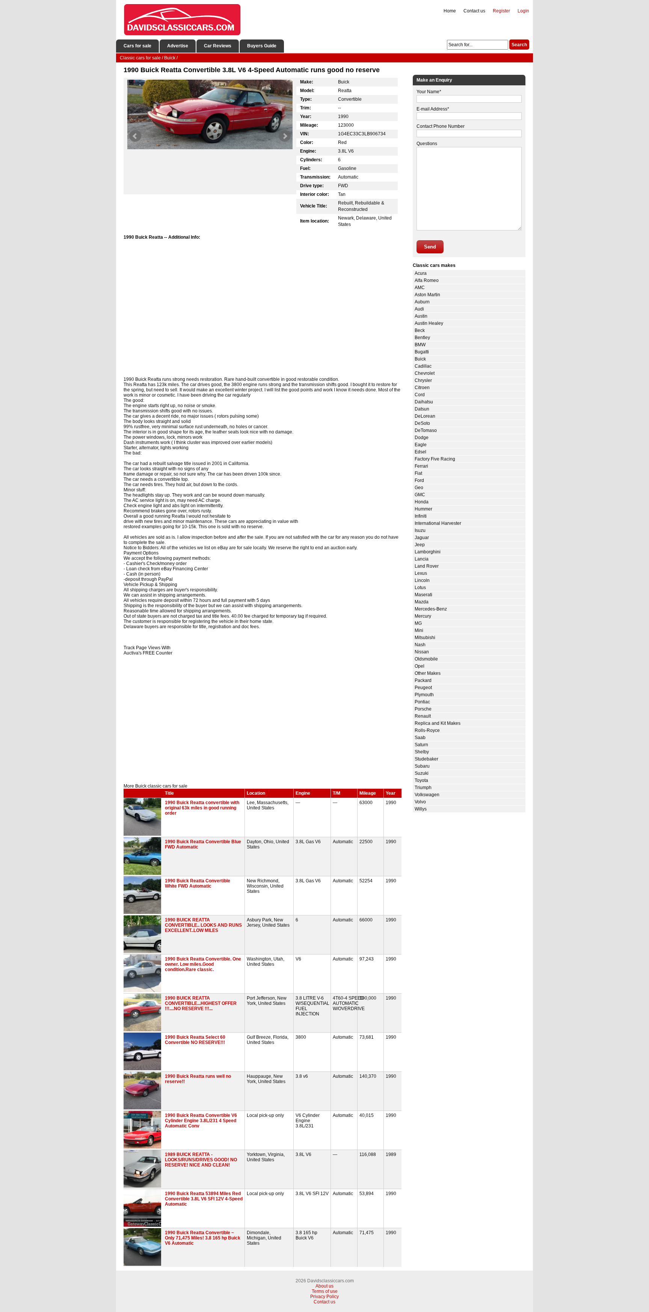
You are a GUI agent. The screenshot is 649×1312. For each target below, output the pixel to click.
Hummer (423, 509)
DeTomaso (426, 430)
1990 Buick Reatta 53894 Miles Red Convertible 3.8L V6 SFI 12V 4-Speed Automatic (204, 1199)
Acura (421, 273)
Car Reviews (217, 45)
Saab (420, 737)
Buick (420, 359)
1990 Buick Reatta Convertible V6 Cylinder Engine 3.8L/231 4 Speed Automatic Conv (201, 1121)
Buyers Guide (261, 45)
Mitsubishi (425, 637)
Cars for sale (137, 45)
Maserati (423, 594)
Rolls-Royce (427, 730)
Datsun (422, 409)
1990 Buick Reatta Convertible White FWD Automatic (197, 883)
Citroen (422, 387)
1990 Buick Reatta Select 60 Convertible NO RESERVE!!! (195, 1040)
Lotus (420, 587)
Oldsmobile (426, 659)
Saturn (421, 744)
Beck (420, 330)
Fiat (418, 473)
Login (523, 11)
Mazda (422, 601)
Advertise (177, 45)
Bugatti (422, 352)
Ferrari (421, 466)
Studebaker (426, 759)
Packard (423, 680)
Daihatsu (424, 402)
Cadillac (423, 366)
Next (285, 136)
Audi (419, 309)
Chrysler (423, 380)
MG (418, 623)
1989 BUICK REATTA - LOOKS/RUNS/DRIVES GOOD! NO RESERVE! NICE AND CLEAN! (201, 1160)
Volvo (420, 801)
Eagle (421, 444)
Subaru (422, 766)
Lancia (422, 559)
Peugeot (423, 687)
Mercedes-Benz (431, 609)
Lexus (421, 573)
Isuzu (420, 530)
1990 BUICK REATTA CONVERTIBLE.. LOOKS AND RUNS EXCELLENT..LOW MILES (203, 925)
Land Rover (427, 566)
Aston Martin (427, 294)
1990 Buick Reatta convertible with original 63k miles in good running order (202, 808)
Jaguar (422, 537)
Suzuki (422, 773)
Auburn (422, 302)
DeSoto (422, 423)
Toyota (421, 780)
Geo (419, 487)
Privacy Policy (324, 1296)
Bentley (422, 337)
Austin (421, 316)
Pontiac (422, 701)
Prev (135, 136)
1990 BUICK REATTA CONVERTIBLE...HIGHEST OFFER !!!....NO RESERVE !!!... (201, 1003)
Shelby (422, 751)
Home (450, 11)
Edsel (420, 452)
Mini (419, 630)
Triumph (423, 787)
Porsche (423, 709)
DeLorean (425, 416)
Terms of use (325, 1291)
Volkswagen (427, 794)
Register (501, 11)
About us (324, 1286)
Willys (421, 809)
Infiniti (421, 516)
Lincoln (422, 580)
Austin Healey (429, 323)
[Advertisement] (262, 719)
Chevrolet (425, 373)
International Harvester (438, 523)
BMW (420, 344)
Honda (422, 501)
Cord (420, 394)
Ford (419, 480)
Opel (419, 666)
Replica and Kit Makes (437, 723)
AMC (420, 287)
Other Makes (428, 673)
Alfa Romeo (427, 280)
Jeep (420, 544)
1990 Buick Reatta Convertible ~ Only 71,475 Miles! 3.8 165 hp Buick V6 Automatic (202, 1238)
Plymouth (424, 694)
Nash (420, 644)
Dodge (422, 437)
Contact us (474, 11)
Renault (423, 716)
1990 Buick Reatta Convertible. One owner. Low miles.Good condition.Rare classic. (203, 964)
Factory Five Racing (435, 459)
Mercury (423, 616)
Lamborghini (428, 551)
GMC (420, 494)
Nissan (422, 651)
